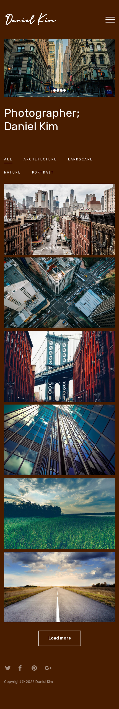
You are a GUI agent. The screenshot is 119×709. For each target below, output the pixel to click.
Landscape (80, 159)
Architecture (40, 159)
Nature (12, 172)
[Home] (32, 19)
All (8, 159)
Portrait (43, 172)
